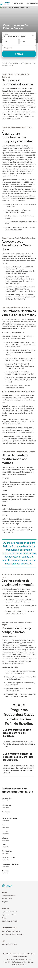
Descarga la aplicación (9, 944)
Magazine (5, 902)
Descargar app (18, 3)
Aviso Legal (10, 959)
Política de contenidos (19, 962)
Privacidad (7, 962)
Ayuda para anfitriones (9, 915)
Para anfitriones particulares (11, 931)
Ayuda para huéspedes (9, 912)
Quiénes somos (7, 898)
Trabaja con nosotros (8, 895)
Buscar (19, 54)
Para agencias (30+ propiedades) (13, 934)
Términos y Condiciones (23, 959)
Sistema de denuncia (19, 964)
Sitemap (30, 962)
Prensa (4, 918)
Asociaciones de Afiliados (10, 921)
